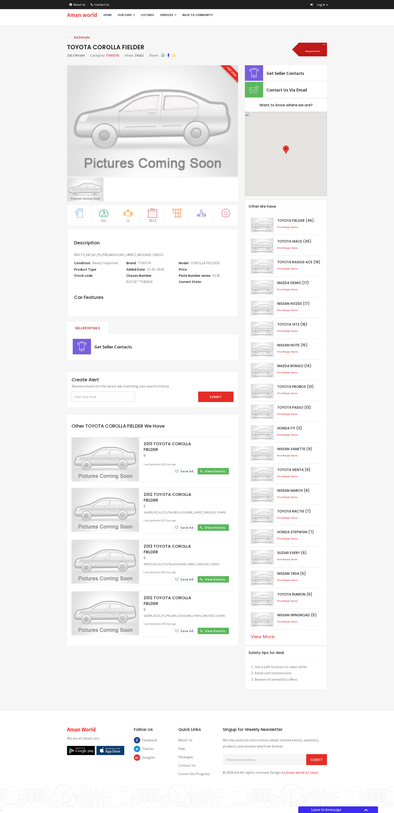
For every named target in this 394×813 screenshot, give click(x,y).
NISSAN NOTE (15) (292, 345)
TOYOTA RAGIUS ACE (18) (298, 262)
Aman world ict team (302, 772)
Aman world (82, 14)
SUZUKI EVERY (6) (292, 552)
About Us (79, 5)
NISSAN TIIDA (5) (291, 573)
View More (263, 636)
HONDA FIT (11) (289, 428)
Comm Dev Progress (194, 773)
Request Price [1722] (199, 269)
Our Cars (125, 15)
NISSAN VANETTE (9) (294, 449)
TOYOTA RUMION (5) (294, 594)
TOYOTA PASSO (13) (294, 407)
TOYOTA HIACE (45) (294, 241)
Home (108, 15)
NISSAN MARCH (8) (293, 490)
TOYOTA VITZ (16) (292, 324)
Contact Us (101, 5)
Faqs (181, 748)
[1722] (312, 49)
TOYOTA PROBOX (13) (295, 386)
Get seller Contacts (113, 347)
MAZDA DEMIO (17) (293, 282)
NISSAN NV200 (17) (293, 303)
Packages (185, 757)
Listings (147, 15)
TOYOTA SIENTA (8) (294, 469)
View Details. (215, 471)
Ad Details (82, 37)
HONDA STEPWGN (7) (295, 532)
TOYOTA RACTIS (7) (294, 511)
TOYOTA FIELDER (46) (295, 220)
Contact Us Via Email (287, 90)
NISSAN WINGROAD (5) (297, 615)
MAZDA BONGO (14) (294, 365)
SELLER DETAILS (87, 328)
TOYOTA (112, 55)
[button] (319, 5)
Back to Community (197, 15)
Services (167, 15)
